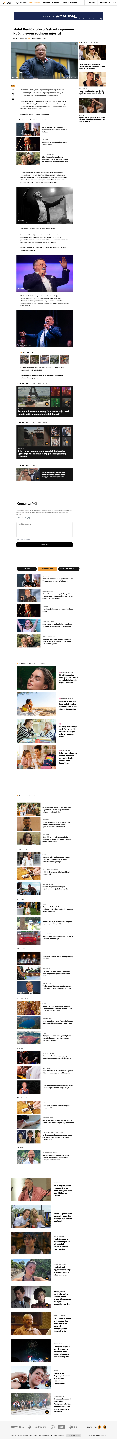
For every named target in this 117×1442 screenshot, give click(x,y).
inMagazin (65, 2)
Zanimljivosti (34, 2)
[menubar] (114, 3)
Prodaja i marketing (23, 1435)
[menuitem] (114, 3)
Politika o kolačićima (59, 1435)
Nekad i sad (45, 2)
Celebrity (23, 2)
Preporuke (55, 2)
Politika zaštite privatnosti (45, 1435)
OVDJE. (39, 370)
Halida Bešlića (29, 104)
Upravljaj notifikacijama (74, 1435)
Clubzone (73, 2)
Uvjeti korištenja (33, 1435)
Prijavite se (45, 545)
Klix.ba (31, 173)
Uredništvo (13, 1435)
